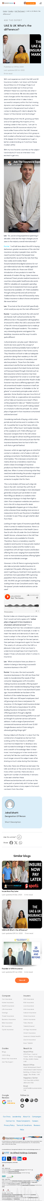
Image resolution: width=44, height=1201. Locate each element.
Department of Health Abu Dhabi (8, 1196)
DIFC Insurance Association (14, 1183)
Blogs (4, 1052)
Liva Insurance (28, 1006)
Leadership (16, 1117)
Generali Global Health (31, 1036)
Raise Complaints (23, 1121)
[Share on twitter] (16, 843)
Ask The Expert (7, 1062)
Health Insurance (8, 1006)
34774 (3, 1186)
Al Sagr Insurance (30, 1029)
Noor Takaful (28, 1043)
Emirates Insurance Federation (14, 1172)
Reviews (37, 1125)
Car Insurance (7, 999)
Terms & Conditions (24, 1125)
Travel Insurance (8, 1016)
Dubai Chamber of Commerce (28, 1185)
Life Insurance (7, 1009)
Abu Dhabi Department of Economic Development (12, 1194)
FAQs (22, 1130)
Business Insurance (9, 1019)
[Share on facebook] (11, 843)
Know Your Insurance (9, 1058)
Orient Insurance (29, 1033)
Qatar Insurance (29, 1019)
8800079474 (17, 1198)
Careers (35, 1121)
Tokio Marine (28, 1023)
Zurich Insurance (29, 1040)
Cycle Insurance (8, 1029)
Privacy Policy (9, 1125)
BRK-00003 (34, 1182)
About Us (26, 1117)
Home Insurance (8, 1002)
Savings (5, 1013)
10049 (29, 1183)
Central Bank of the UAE (19, 1169)
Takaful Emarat (28, 1026)
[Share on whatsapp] (20, 843)
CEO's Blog (6, 1055)
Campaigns (36, 1117)
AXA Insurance (28, 1009)
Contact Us (10, 1121)
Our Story (7, 1117)
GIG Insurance (28, 999)
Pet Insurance (7, 1026)
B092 (22, 1196)
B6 (29, 1172)
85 (32, 1169)
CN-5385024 (33, 1194)
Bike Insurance (7, 1023)
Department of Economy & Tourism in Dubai (21, 1180)
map (39, 1057)
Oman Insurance (29, 1016)
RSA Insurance (28, 1002)
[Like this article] (19, 837)
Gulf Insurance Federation (13, 1171)
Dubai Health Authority (26, 1182)
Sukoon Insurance (29, 1013)
